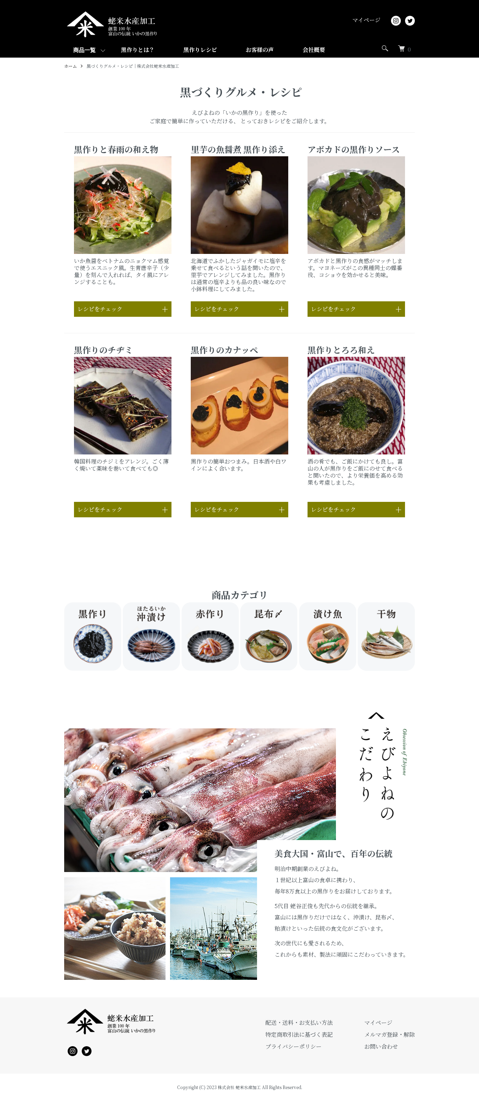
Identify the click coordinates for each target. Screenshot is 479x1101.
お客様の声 (260, 50)
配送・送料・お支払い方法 (299, 1022)
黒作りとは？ (138, 50)
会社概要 (314, 50)
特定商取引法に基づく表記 (299, 1034)
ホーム (70, 66)
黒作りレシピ (200, 50)
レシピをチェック (99, 309)
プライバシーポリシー (293, 1046)
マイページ (366, 20)
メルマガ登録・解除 (389, 1034)
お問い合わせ (381, 1046)
